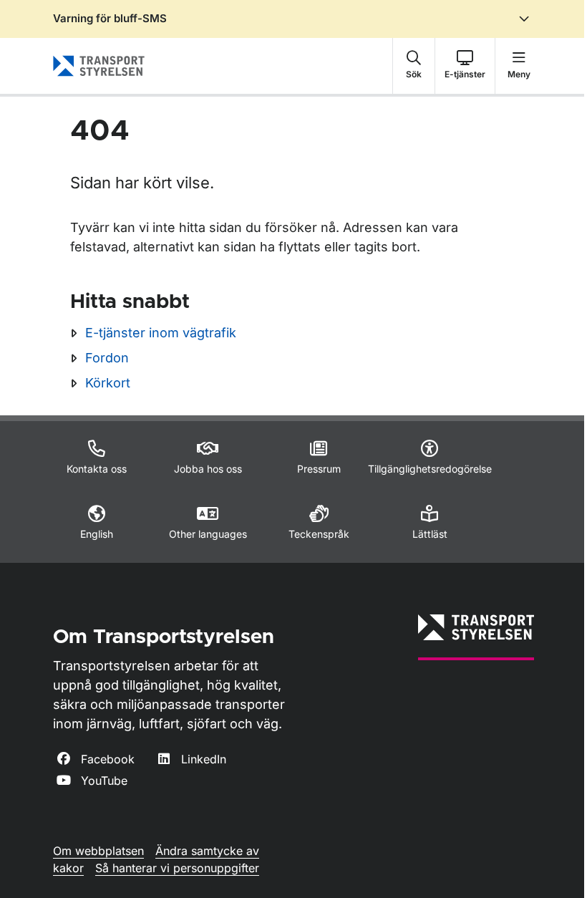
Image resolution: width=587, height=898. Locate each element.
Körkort (107, 382)
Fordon (107, 357)
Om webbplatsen (98, 851)
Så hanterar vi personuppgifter (177, 868)
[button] (414, 66)
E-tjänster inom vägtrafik (160, 332)
